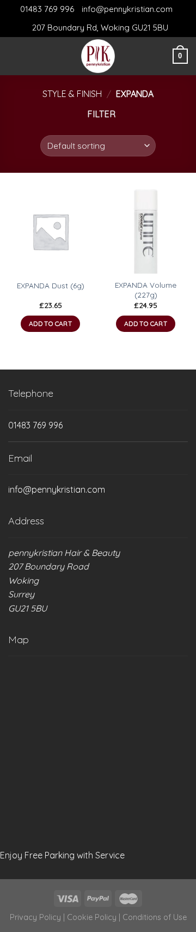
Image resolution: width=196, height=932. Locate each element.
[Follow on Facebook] (32, 56)
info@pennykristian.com (127, 9)
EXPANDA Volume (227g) (145, 289)
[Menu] (14, 56)
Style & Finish (72, 93)
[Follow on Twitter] (46, 56)
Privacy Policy (35, 917)
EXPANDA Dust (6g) (50, 285)
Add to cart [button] (50, 323)
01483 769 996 (47, 9)
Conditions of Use (154, 917)
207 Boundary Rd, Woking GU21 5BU (100, 27)
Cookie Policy (92, 917)
